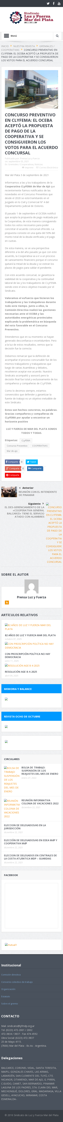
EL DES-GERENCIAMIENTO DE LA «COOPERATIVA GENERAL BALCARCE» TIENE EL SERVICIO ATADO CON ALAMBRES (24, 511)
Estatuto (5, 996)
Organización (8, 989)
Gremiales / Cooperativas (21, 164)
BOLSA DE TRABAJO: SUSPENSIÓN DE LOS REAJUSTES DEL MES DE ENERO (40, 770)
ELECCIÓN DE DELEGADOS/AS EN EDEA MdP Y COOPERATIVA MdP (30, 842)
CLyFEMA (26, 440)
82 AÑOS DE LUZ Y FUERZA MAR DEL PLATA (30, 635)
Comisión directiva (11, 974)
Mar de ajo (12, 451)
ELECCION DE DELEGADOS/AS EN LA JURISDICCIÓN (25, 827)
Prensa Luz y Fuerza (30, 158)
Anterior (28, 487)
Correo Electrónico (48, 167)
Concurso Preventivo (17, 445)
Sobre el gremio (9, 1003)
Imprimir (29, 167)
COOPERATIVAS (39, 445)
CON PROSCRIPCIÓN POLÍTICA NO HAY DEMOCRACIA (27, 655)
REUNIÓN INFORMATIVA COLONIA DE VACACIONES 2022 (40, 802)
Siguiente (34, 503)
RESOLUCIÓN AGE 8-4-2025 (21, 671)
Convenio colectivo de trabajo (17, 981)
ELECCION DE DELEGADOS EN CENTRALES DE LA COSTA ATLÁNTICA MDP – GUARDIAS (30, 857)
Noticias (39, 164)
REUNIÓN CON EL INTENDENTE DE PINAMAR (38, 493)
